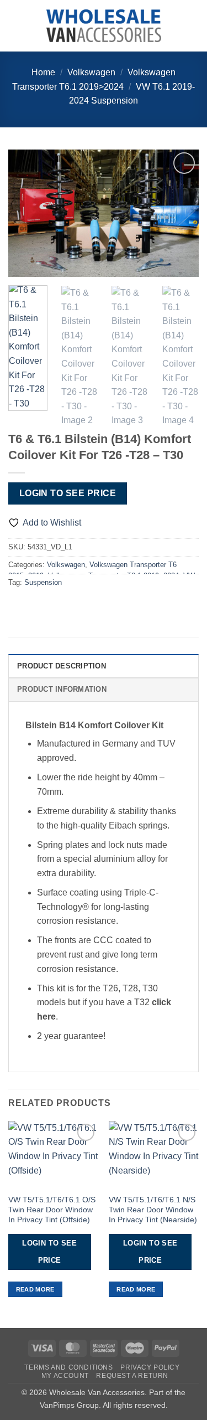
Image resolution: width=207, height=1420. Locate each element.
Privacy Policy (150, 1367)
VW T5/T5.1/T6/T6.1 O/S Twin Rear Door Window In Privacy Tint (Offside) (51, 1209)
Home (43, 72)
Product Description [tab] (61, 666)
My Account (65, 1376)
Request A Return (132, 1376)
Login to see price (67, 493)
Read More (35, 1289)
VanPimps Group (69, 1405)
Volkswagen (91, 72)
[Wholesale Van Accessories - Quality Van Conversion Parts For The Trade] (103, 26)
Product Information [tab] (62, 689)
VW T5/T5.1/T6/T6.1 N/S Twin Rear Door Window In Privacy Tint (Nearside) (153, 1209)
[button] (15, 25)
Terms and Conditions (68, 1367)
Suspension (43, 582)
